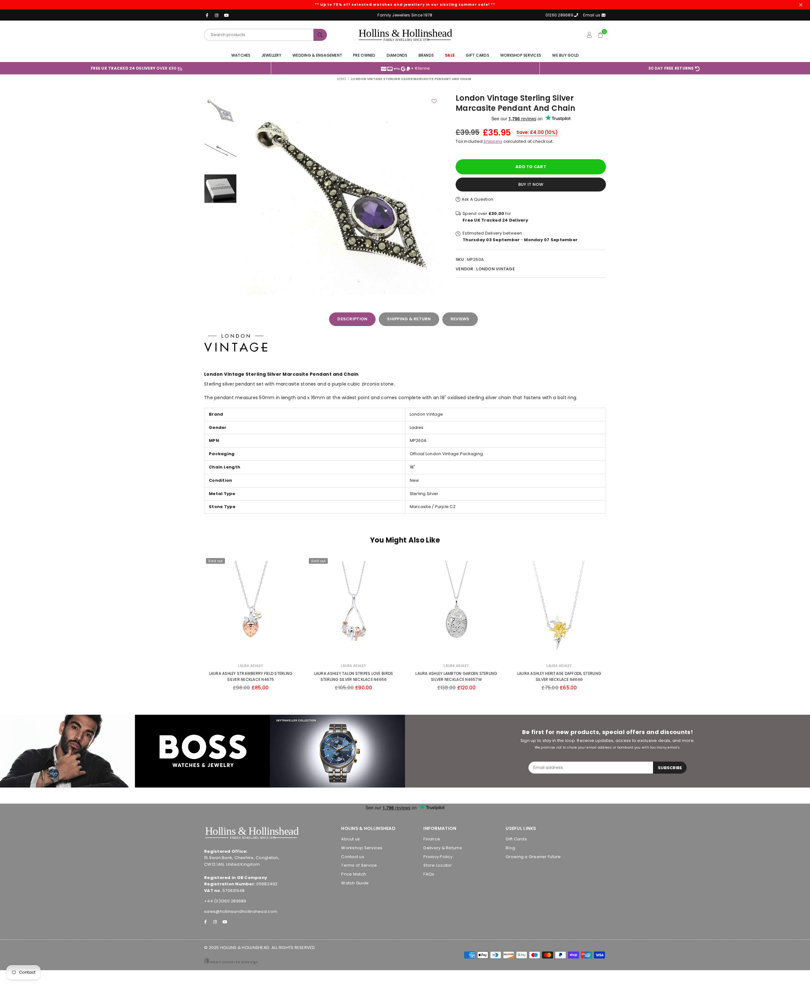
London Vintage (495, 269)
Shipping (492, 141)
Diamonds (397, 55)
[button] (600, 35)
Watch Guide (355, 883)
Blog (510, 848)
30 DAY (671, 68)
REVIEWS (460, 319)
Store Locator (437, 865)
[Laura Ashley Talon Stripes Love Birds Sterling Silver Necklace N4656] (353, 607)
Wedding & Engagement (317, 55)
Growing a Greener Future (533, 857)
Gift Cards (477, 55)
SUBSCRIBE (670, 768)
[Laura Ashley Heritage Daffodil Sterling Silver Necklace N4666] (559, 607)
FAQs (428, 874)
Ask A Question (476, 199)
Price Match (353, 874)
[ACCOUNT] (589, 35)
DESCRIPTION (352, 319)
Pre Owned (364, 55)
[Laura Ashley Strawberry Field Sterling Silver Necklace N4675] (250, 607)
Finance (431, 839)
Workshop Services (520, 55)
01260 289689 (559, 15)
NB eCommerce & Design (234, 962)
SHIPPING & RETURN (409, 319)
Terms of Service (359, 865)
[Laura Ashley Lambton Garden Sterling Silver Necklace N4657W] (456, 607)
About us (350, 839)
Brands (426, 55)
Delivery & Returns (442, 848)
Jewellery (271, 55)
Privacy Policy (437, 857)
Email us (592, 15)
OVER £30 (134, 68)
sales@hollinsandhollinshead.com (240, 911)
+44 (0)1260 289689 (225, 901)
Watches (241, 55)
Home (341, 79)
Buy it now (531, 184)
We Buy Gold (565, 55)
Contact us (352, 857)
